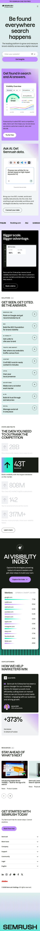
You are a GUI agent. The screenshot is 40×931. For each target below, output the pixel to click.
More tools (5, 841)
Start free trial (9, 828)
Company (5, 846)
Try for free (10, 135)
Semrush (5, 836)
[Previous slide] (4, 796)
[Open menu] (37, 6)
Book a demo (10, 286)
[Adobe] (5, 881)
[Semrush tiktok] (10, 874)
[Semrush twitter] (22, 874)
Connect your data (13, 210)
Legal (3, 861)
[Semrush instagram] (6, 874)
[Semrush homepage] (7, 6)
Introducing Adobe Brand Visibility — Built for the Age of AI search (13, 782)
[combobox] (17, 54)
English (4, 866)
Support (4, 851)
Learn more (8, 530)
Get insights (20, 59)
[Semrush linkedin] (3, 874)
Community (6, 856)
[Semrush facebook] (18, 874)
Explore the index (18, 579)
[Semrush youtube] (14, 874)
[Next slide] (10, 796)
